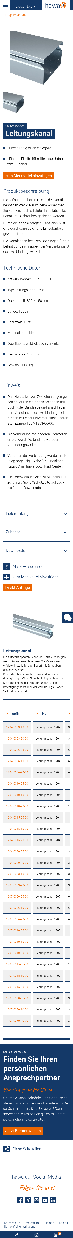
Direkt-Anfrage (17, 587)
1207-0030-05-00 (17, 998)
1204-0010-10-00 (17, 795)
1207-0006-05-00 (17, 896)
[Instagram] (36, 1200)
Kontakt (64, 1223)
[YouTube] (45, 1200)
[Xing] (28, 1200)
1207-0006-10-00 (17, 908)
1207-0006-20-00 (17, 919)
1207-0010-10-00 (17, 941)
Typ (44, 713)
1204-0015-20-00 (17, 840)
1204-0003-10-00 (17, 727)
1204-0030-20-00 (17, 862)
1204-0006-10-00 (17, 761)
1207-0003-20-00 (17, 885)
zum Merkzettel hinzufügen (28, 176)
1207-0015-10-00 (17, 975)
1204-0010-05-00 (17, 783)
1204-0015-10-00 (17, 829)
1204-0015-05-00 (17, 817)
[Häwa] (41, 5)
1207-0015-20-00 (17, 987)
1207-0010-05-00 (17, 930)
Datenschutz (12, 1223)
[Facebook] (20, 1200)
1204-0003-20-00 (17, 738)
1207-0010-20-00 (17, 953)
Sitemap (49, 1223)
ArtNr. (16, 713)
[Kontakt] (67, 617)
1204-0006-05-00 (17, 750)
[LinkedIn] (53, 1200)
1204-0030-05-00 (17, 851)
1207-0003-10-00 (17, 874)
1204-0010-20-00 (17, 806)
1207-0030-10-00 (17, 1009)
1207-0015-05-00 (17, 964)
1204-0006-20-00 (17, 772)
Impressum (32, 1223)
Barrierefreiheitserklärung (19, 1226)
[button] (5, 5)
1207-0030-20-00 (17, 1020)
